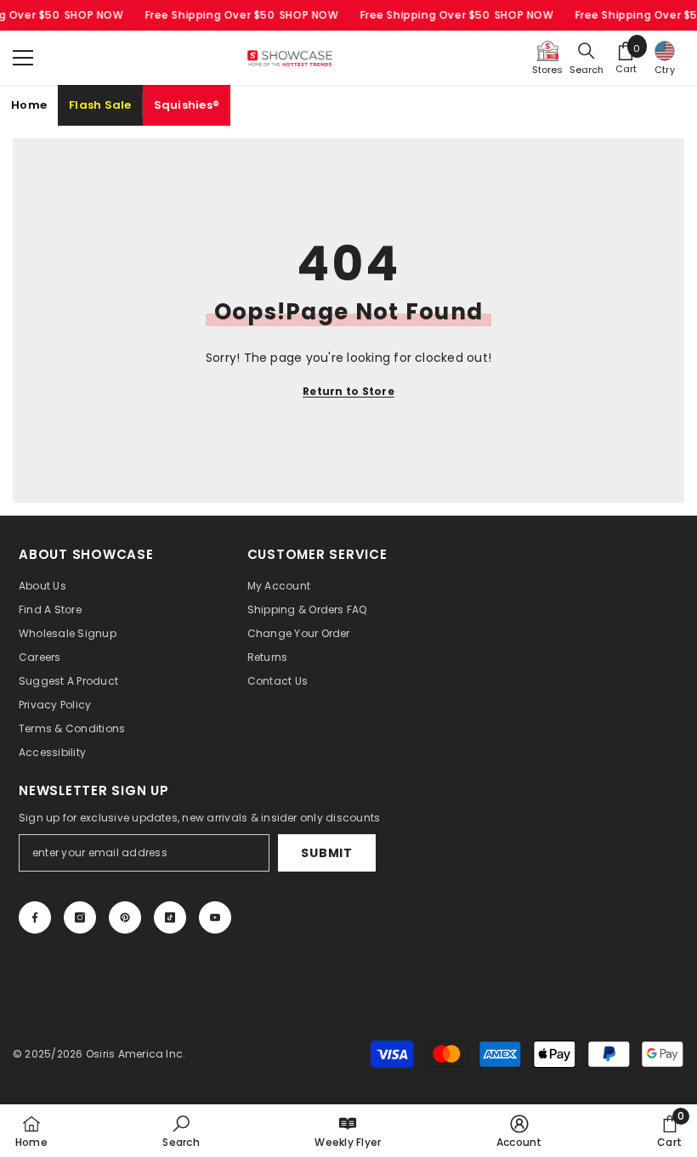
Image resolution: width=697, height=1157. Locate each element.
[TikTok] (170, 917)
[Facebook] (35, 917)
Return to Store (348, 391)
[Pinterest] (125, 917)
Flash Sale (100, 105)
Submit (326, 852)
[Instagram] (80, 917)
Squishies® (187, 105)
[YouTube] (215, 917)
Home (29, 105)
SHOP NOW (93, 15)
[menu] (23, 58)
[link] (181, 1131)
